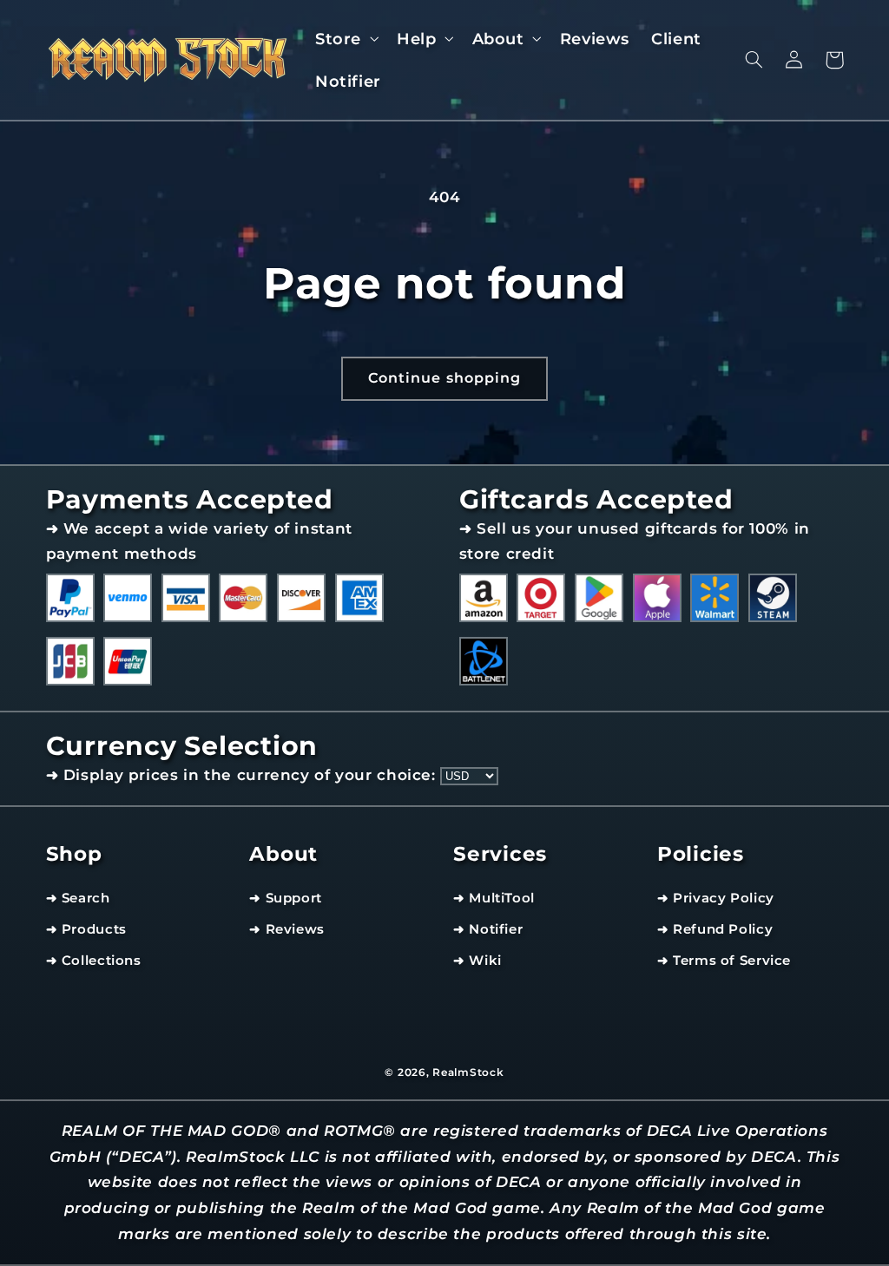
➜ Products (86, 929)
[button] (344, 38)
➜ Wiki (477, 960)
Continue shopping (444, 378)
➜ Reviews (287, 929)
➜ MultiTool (494, 898)
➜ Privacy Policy (715, 898)
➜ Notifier (488, 929)
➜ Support (285, 898)
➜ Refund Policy (715, 929)
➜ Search (78, 898)
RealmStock (468, 1072)
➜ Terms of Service (724, 960)
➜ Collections (94, 960)
